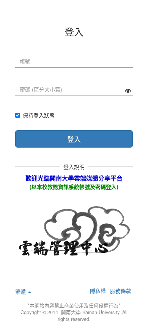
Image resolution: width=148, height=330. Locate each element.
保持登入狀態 (39, 115)
